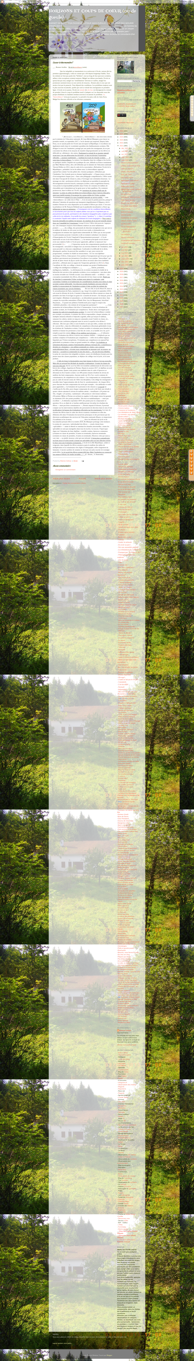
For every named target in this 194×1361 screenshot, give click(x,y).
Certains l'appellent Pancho (128, 965)
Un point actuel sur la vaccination (128, 230)
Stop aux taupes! (124, 925)
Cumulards (122, 682)
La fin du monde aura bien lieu (129, 982)
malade (82, 90)
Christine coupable (124, 616)
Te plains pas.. (123, 725)
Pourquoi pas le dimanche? (127, 848)
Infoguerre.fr (122, 1082)
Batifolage (121, 395)
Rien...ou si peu (123, 836)
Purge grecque (123, 872)
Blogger (109, 1355)
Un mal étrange (123, 852)
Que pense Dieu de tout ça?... (128, 995)
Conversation (126, 1055)
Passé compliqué (124, 423)
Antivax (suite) (126, 215)
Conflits (120, 1216)
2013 (122, 289)
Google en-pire (123, 876)
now (128, 1218)
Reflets (120, 1116)
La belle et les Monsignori (127, 793)
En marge (121, 530)
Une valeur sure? (127, 177)
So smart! (121, 640)
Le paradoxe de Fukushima (131, 240)
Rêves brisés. (126, 209)
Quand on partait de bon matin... (129, 755)
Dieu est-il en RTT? (125, 509)
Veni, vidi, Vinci (126, 175)
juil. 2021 (124, 247)
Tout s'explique (123, 391)
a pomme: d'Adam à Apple (130, 997)
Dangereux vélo (123, 823)
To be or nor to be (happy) (127, 714)
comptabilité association (125, 122)
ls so (119, 429)
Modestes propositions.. (126, 1008)
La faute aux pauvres (125, 880)
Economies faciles (124, 642)
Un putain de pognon (125, 440)
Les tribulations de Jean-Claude (129, 412)
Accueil (82, 478)
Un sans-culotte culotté (126, 376)
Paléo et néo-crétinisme (126, 717)
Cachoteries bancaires (126, 827)
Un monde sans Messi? (129, 206)
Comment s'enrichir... (128, 243)
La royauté (122, 325)
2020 (122, 268)
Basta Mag (122, 1169)
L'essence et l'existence (126, 410)
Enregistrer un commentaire (65, 470)
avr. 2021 (125, 256)
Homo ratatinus (123, 357)
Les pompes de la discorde (127, 869)
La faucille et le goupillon (126, 891)
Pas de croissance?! (125, 370)
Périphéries (122, 1106)
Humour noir (122, 1018)
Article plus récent (61, 478)
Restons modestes (124, 321)
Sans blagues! (123, 665)
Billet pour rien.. (123, 1010)
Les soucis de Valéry (125, 765)
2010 (122, 298)
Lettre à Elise (122, 846)
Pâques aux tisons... (125, 957)
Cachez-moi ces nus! (125, 772)
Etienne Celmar (125, 1030)
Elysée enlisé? (123, 416)
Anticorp (121, 1208)
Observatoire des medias (127, 1085)
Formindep (122, 1227)
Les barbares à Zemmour (127, 865)
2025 (122, 134)
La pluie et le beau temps (127, 967)
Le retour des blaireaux (126, 916)
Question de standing (125, 751)
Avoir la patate (123, 889)
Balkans (130, 1206)
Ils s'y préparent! (124, 840)
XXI (124, 1121)
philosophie (129, 1197)
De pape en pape (124, 334)
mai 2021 (125, 253)
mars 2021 (125, 259)
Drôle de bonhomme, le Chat (128, 984)
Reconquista (122, 380)
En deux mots (126, 194)
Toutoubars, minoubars (126, 927)
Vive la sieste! (123, 931)
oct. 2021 (125, 154)
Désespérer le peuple (125, 844)
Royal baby (122, 933)
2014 (122, 286)
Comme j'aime (123, 372)
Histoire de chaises (125, 614)
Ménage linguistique (125, 859)
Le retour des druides (125, 738)
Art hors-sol (122, 742)
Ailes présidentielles (125, 348)
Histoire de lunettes (124, 940)
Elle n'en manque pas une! (127, 692)
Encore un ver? (123, 910)
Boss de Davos (123, 816)
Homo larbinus (123, 1020)
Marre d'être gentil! (124, 904)
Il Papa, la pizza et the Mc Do (128, 629)
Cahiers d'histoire (124, 1157)
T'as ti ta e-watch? (124, 923)
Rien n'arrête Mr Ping (125, 385)
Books (120, 1078)
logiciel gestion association (62, 1343)
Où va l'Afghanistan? (128, 227)
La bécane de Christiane (127, 782)
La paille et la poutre (125, 442)
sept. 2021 (125, 157)
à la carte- (127, 1186)
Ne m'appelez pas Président (128, 327)
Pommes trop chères (125, 719)
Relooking (121, 780)
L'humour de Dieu (124, 1001)
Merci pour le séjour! (125, 748)
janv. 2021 (125, 265)
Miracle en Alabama (125, 467)
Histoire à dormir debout (126, 723)
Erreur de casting (124, 763)
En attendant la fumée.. (126, 969)
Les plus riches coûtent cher (128, 831)
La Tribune (122, 1065)
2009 (122, 301)
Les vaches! (122, 886)
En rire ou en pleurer (125, 895)
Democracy (122, 1218)
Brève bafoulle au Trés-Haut (128, 799)
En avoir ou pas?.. (124, 545)
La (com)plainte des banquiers (128, 993)
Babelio (120, 1193)
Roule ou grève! (124, 336)
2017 (122, 277)
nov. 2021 (125, 151)
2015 (122, 283)
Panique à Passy (124, 744)
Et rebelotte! (122, 512)
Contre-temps (123, 1131)
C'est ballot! (122, 700)
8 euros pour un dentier (126, 850)
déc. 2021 (125, 148)
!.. (122, 677)
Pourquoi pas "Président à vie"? (129, 552)
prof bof (123, 1184)
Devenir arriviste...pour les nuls (129, 971)
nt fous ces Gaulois (128, 429)
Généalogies (122, 946)
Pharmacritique (123, 1201)
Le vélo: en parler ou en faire (128, 963)
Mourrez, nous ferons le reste (128, 952)
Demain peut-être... (125, 768)
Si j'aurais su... (123, 383)
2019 (122, 271)
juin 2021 (124, 250)
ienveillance (78, 67)
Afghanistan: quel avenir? (130, 180)
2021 (122, 146)
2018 (122, 274)
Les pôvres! (122, 712)
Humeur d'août (123, 814)
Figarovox (121, 1210)
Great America (123, 1135)
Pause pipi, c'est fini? (125, 736)
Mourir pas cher (123, 914)
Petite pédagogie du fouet (127, 740)
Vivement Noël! (123, 908)
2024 (122, 137)
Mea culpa (122, 727)
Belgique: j (122, 978)
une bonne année (128, 802)
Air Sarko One (123, 1012)
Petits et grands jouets (126, 948)
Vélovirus (121, 319)
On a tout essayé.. (124, 961)
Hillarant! (121, 631)
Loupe (191, 478)
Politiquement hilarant (125, 893)
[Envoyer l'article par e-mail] (82, 461)
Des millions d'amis (125, 808)
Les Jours (121, 1102)
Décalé (120, 929)
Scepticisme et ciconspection (128, 855)
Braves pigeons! (124, 991)
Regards (121, 1087)
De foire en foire (123, 920)
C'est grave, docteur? (125, 729)
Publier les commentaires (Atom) (74, 483)
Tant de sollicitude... (125, 368)
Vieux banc (122, 838)
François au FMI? (124, 874)
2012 (122, 292)
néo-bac (90, 90)
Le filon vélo (122, 912)
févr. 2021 (125, 262)
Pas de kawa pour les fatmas (128, 757)
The (119, 1055)
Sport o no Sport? (124, 825)
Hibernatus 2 (122, 759)
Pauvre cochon (123, 457)
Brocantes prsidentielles (127, 694)
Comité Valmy (123, 1097)
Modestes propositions (126, 346)
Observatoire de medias (126, 1176)
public (126, 1220)
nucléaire (133, 1159)
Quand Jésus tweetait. (126, 918)
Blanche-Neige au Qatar (126, 770)
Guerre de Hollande (125, 976)
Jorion (126, 1072)
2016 (122, 280)
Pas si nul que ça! (124, 427)
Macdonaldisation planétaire (128, 361)
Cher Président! (123, 819)
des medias (132, 1155)
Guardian (124, 1180)
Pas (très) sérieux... (125, 959)
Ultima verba (122, 833)
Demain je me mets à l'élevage (129, 721)
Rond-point (122, 950)
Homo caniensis (123, 1003)
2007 (122, 307)
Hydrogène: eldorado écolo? (131, 197)
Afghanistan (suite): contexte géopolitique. (131, 190)
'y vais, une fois (131, 978)
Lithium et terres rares (129, 221)
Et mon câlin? (123, 778)
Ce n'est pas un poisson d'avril (129, 479)
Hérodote (121, 1112)
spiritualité (132, 1189)
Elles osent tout (123, 906)
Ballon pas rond (123, 867)
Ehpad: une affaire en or (129, 203)
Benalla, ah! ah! (123, 399)
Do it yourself (122, 842)
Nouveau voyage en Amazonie (128, 942)
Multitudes (122, 1108)
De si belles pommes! (125, 774)
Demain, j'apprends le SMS (127, 999)
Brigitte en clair (123, 431)
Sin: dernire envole (126, 698)
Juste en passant (127, 169)
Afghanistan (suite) (127, 183)
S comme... (122, 776)
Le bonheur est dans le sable (128, 761)
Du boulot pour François (126, 935)
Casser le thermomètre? (129, 163)
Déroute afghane (127, 212)
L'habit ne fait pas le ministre (128, 679)
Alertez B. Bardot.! (125, 633)
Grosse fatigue (123, 804)
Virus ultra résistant (125, 331)
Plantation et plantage (126, 472)
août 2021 (125, 160)
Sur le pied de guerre (125, 323)
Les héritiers (125, 234)
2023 (122, 140)
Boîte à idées (123, 1053)
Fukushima (128, 1178)
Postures (121, 746)
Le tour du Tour (123, 937)
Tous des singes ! (124, 897)
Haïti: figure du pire (128, 200)
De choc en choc (124, 954)
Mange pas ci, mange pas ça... (129, 806)
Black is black (123, 351)
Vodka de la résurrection (127, 791)
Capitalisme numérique (129, 218)
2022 (122, 143)
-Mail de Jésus (122, 974)
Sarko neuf (122, 789)
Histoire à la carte (124, 1129)
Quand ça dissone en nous (130, 166)
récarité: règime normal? (127, 878)
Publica (124, 1076)
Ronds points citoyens (126, 406)
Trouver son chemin (125, 585)
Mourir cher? (122, 731)
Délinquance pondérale (126, 329)
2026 (122, 131)
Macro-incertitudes (124, 353)
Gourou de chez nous (125, 821)
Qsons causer (123, 1229)
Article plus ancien (103, 478)
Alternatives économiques (127, 1125)
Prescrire (121, 1199)
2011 (121, 295)
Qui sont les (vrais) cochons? (128, 1005)
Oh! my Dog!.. (123, 1016)
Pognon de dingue (124, 444)
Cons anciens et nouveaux (127, 829)
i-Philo (120, 1225)
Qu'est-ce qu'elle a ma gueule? (129, 753)
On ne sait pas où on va (126, 338)
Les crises (121, 1063)
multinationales (122, 1163)
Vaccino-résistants (127, 237)
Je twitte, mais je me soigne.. (128, 980)
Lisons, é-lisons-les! (128, 171)
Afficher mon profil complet (126, 1045)
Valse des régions (124, 857)
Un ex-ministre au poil (125, 882)
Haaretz (121, 1152)
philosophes (125, 1195)
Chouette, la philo (124, 863)
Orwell (126, 1203)
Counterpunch (123, 1070)
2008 (122, 304)
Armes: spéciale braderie (127, 861)
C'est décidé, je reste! (125, 884)
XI (123, 1118)
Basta (120, 1146)
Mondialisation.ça (124, 1138)
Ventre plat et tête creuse (127, 944)
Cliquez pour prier (124, 355)
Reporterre (122, 1089)
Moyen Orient (130, 1214)
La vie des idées (124, 1059)
